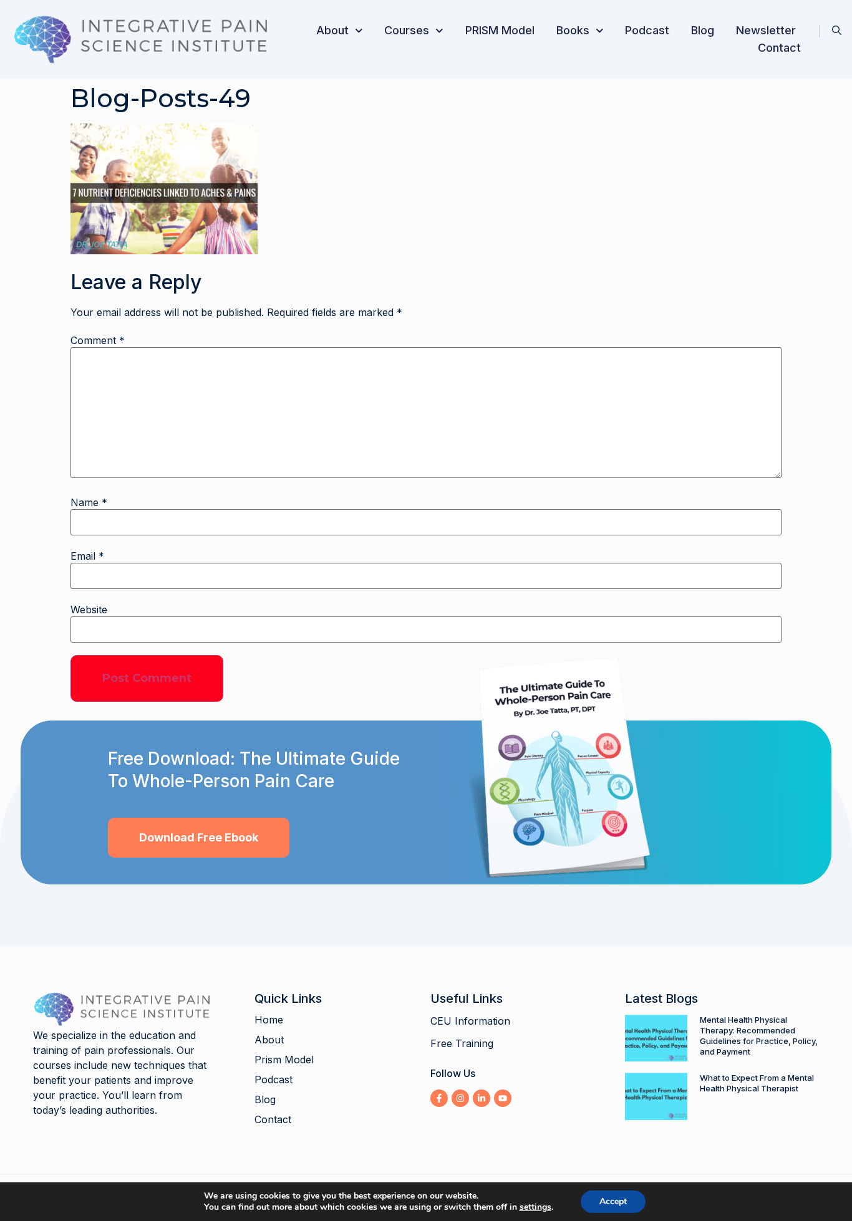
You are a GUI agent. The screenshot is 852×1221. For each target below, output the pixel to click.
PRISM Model (500, 30)
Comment (97, 340)
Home (268, 1019)
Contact (779, 47)
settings (535, 1207)
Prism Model (284, 1059)
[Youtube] (502, 1098)
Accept (613, 1201)
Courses (406, 30)
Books (572, 30)
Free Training (461, 1043)
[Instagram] (460, 1098)
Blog (702, 30)
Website (88, 610)
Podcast (647, 30)
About (332, 30)
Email (87, 556)
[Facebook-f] (439, 1098)
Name (88, 502)
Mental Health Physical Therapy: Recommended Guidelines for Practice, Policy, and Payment (759, 1035)
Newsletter (766, 30)
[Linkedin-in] (481, 1098)
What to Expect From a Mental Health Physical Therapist (757, 1083)
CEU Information (470, 1021)
